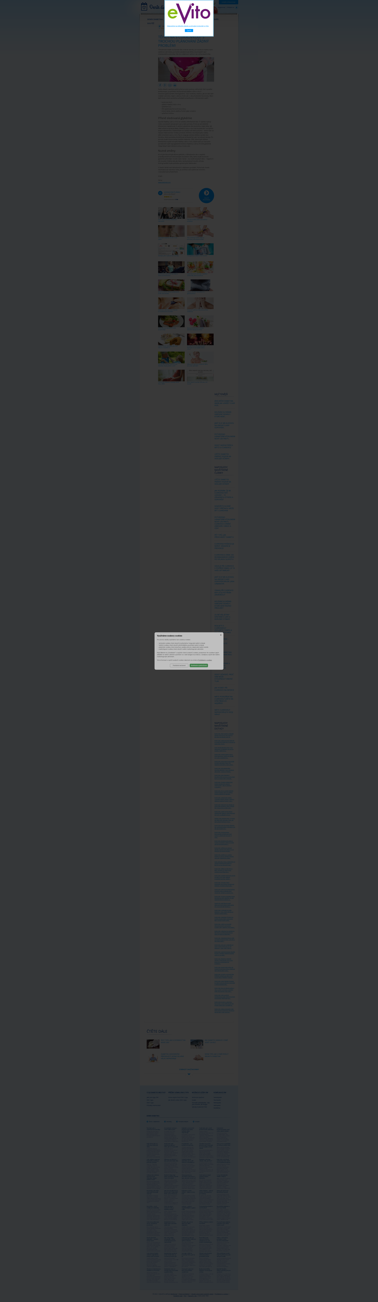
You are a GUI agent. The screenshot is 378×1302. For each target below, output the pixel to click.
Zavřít (189, 30)
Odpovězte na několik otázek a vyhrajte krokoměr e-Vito (188, 26)
